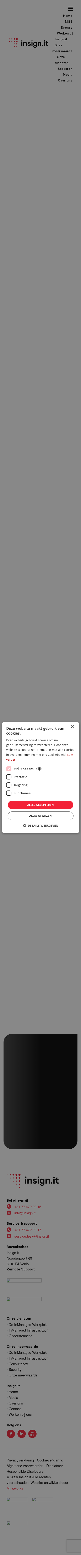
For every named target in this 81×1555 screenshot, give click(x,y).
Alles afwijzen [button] (40, 816)
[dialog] (40, 777)
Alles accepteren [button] (40, 805)
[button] (40, 825)
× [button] (72, 726)
